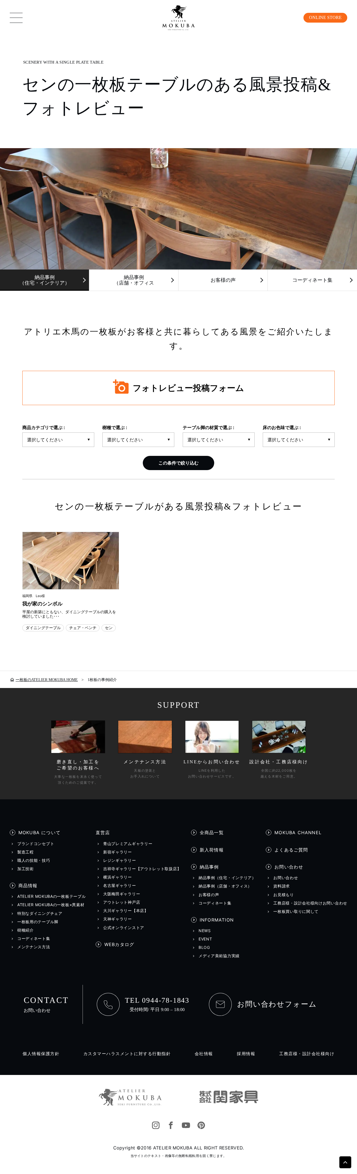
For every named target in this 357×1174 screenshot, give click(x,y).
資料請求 (281, 886)
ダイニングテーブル (43, 627)
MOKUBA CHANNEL (298, 832)
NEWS (205, 930)
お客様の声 (223, 280)
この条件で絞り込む (178, 463)
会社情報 (204, 1053)
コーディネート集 (312, 280)
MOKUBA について (39, 832)
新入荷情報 (212, 849)
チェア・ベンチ (83, 627)
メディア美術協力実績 (219, 956)
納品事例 (209, 866)
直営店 (103, 832)
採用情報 (246, 1053)
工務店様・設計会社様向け (306, 1053)
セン (109, 627)
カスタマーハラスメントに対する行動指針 (127, 1053)
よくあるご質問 (291, 849)
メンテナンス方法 (33, 947)
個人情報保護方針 (41, 1053)
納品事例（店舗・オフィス (134, 280)
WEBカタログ (119, 944)
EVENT (205, 939)
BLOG (204, 947)
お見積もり (283, 894)
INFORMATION (217, 919)
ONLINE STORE (325, 17)
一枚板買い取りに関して (296, 911)
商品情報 (28, 885)
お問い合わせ (288, 866)
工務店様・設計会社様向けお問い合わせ (310, 903)
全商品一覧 (212, 832)
